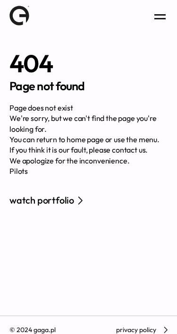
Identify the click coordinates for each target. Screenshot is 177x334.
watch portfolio (41, 200)
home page (85, 139)
